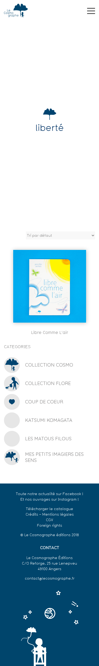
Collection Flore (48, 383)
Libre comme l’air (49, 333)
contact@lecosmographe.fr (49, 579)
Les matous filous (48, 439)
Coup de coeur (44, 402)
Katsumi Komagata (48, 420)
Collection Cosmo (49, 365)
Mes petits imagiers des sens (54, 457)
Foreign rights (49, 526)
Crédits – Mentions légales (50, 515)
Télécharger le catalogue (49, 509)
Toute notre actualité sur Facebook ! (49, 494)
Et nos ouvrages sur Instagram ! (49, 500)
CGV (49, 520)
